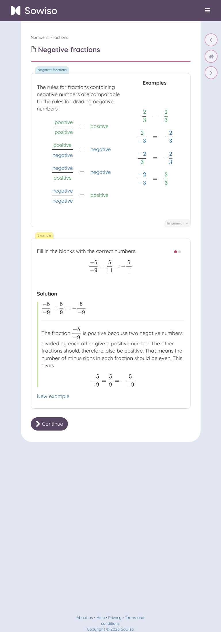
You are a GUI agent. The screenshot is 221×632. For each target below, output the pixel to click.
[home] (211, 56)
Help (100, 617)
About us (85, 617)
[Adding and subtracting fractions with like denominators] (211, 72)
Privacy (114, 617)
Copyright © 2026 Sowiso (110, 629)
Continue (52, 423)
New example (53, 396)
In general (175, 223)
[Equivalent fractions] (211, 39)
